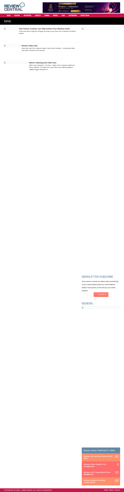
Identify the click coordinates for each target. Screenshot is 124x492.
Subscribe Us (102, 294)
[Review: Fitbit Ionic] (12, 51)
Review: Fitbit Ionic (30, 45)
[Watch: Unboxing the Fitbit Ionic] (15, 68)
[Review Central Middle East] (14, 11)
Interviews (27, 15)
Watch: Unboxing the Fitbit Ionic (42, 62)
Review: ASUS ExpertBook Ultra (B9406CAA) (97, 473)
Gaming (46, 15)
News (8, 15)
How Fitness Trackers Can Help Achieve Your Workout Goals (44, 29)
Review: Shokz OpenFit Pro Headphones (95, 465)
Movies (55, 15)
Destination (73, 15)
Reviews (17, 15)
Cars (63, 15)
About (111, 490)
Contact (117, 490)
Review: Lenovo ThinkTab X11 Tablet (99, 450)
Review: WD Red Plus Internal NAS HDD (98, 457)
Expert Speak (85, 15)
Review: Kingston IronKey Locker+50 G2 (94, 481)
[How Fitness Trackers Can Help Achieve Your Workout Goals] (10, 34)
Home (106, 490)
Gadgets (38, 15)
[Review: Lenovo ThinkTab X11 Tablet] (101, 379)
